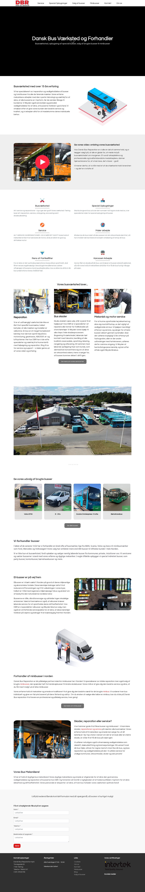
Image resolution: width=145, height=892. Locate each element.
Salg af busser (78, 3)
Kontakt (107, 3)
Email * (16, 818)
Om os (119, 3)
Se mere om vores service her (72, 361)
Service (41, 3)
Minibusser (94, 3)
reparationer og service (91, 729)
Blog (76, 872)
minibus (106, 692)
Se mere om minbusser (72, 706)
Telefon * (17, 826)
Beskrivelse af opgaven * (23, 834)
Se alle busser (72, 525)
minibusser (24, 684)
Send (17, 846)
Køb (37, 508)
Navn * (16, 809)
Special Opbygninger (58, 3)
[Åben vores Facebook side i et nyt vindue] (107, 879)
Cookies (77, 862)
